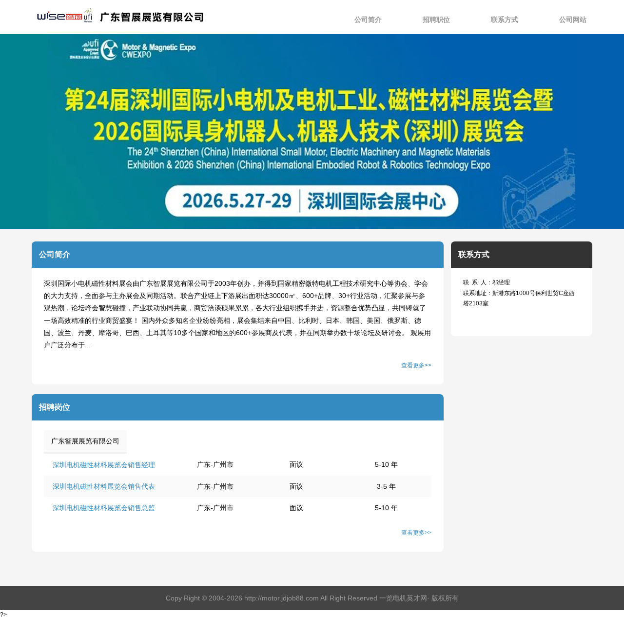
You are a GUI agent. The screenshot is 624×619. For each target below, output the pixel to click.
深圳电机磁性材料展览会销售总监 (104, 508)
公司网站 (572, 19)
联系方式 (504, 19)
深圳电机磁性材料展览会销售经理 (104, 465)
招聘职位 (436, 19)
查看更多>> (416, 365)
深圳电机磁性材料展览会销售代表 (104, 486)
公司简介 (368, 19)
